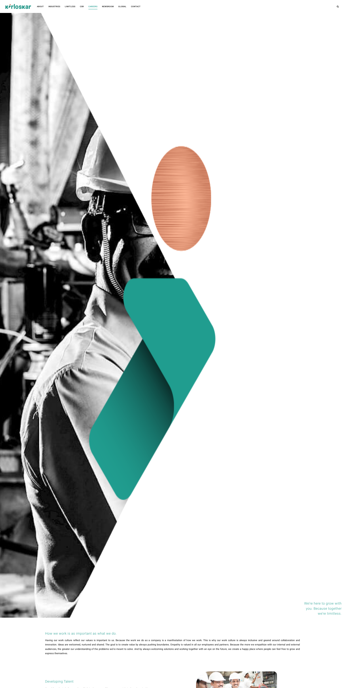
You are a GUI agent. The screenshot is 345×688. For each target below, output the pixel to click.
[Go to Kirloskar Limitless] (18, 6)
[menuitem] (40, 6)
